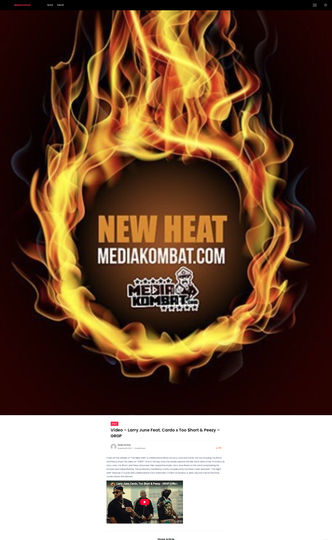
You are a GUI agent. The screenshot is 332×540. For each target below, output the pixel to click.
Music (114, 424)
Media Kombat (22, 5)
